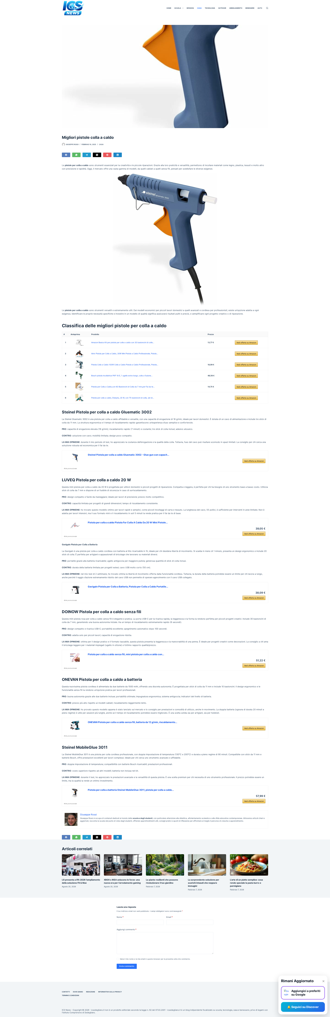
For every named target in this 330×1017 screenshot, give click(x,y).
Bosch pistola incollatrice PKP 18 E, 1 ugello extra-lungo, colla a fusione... (121, 375)
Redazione (90, 992)
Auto (260, 8)
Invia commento (126, 966)
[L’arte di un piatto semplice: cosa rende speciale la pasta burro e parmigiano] (249, 865)
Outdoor (222, 8)
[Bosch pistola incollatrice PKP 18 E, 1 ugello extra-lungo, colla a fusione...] (79, 375)
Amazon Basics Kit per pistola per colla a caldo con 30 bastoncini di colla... (122, 342)
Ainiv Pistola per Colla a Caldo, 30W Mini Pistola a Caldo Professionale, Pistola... (124, 353)
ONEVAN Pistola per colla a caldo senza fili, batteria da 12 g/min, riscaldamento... (132, 722)
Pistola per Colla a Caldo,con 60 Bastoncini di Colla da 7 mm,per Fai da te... (123, 387)
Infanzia (190, 8)
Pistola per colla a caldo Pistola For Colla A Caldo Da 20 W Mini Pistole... (128, 522)
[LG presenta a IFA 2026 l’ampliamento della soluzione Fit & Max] (81, 865)
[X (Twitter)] (97, 155)
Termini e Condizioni (70, 995)
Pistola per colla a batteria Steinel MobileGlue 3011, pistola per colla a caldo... (131, 790)
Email (169, 917)
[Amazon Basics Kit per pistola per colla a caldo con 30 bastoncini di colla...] (79, 342)
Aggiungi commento (126, 929)
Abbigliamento (235, 8)
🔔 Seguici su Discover (303, 1007)
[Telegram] (86, 155)
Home (169, 8)
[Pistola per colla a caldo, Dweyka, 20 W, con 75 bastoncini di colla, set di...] (79, 398)
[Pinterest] (107, 155)
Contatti (66, 992)
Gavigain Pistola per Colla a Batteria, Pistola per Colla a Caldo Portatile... (128, 586)
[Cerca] (267, 8)
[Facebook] (66, 155)
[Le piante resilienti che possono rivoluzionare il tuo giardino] (165, 865)
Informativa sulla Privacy (110, 992)
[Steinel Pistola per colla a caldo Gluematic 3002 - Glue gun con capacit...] (75, 458)
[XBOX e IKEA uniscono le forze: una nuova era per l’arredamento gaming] (123, 865)
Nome (120, 917)
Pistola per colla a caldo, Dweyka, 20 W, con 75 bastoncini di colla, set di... (122, 398)
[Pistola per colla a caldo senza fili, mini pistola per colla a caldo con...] (75, 657)
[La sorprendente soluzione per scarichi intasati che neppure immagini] (207, 865)
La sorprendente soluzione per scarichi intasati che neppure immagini (203, 882)
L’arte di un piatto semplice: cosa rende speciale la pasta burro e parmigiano (246, 882)
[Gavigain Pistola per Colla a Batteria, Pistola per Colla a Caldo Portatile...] (75, 590)
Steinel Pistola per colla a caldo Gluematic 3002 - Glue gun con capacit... (128, 454)
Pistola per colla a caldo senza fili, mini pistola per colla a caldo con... (126, 654)
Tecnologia (210, 8)
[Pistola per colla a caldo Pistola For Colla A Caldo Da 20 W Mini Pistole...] (75, 525)
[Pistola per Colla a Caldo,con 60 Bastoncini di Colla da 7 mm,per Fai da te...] (79, 386)
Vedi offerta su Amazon (246, 342)
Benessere (249, 8)
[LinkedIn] (117, 155)
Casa (199, 8)
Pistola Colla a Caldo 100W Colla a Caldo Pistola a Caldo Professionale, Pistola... (124, 365)
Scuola (177, 8)
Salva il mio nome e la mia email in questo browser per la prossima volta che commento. (155, 959)
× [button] (323, 981)
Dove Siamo (78, 992)
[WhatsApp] (76, 155)
